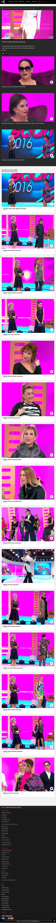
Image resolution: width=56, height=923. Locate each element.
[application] (28, 461)
